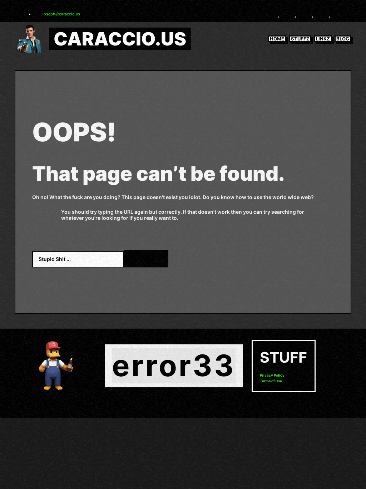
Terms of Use (271, 381)
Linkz (323, 39)
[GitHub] (338, 16)
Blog (342, 39)
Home (277, 39)
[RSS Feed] (286, 16)
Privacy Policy (272, 375)
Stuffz (300, 39)
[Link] (304, 16)
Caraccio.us (120, 39)
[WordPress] (321, 16)
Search (146, 259)
